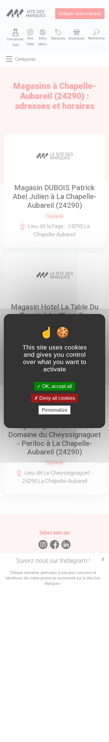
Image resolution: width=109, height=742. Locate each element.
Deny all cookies (56, 398)
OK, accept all (56, 386)
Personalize (55, 410)
